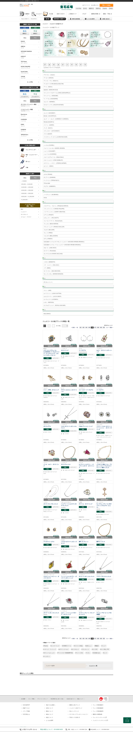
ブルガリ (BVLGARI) (49, 229)
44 (86, 327)
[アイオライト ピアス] (51, 530)
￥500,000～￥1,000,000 (27, 196)
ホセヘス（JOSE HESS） (50, 247)
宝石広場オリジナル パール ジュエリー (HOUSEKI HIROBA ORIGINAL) (62, 244)
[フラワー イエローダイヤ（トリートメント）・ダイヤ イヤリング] (104, 414)
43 (83, 327)
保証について (49, 717)
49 (101, 327)
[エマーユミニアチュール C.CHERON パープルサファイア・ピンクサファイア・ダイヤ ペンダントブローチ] (51, 338)
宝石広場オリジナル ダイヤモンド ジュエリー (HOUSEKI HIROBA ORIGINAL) (64, 241)
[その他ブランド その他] (78, 52)
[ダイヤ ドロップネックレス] (51, 492)
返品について (49, 714)
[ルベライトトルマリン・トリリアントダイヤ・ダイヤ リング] (87, 452)
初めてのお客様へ (50, 705)
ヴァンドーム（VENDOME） (51, 95)
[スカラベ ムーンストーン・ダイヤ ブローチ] (51, 564)
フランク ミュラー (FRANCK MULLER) (54, 226)
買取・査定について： (74, 729)
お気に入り (96, 5)
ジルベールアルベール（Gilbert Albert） (54, 157)
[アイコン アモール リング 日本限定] (104, 601)
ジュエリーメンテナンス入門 (100, 720)
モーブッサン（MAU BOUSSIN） (52, 271)
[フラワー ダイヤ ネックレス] (104, 564)
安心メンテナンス (74, 711)
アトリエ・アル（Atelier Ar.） (51, 80)
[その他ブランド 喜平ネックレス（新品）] (78, 43)
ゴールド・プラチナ (26, 217)
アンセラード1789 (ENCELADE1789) (54, 83)
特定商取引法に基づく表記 (57, 698)
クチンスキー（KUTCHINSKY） (52, 131)
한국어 (85, 8)
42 (80, 327)
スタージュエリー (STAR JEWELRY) (53, 160)
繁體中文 (91, 8)
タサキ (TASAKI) (48, 174)
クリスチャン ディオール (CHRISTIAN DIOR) (55, 137)
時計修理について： (96, 729)
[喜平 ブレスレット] (87, 530)
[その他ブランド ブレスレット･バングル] (101, 35)
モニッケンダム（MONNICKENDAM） (54, 274)
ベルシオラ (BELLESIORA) (51, 236)
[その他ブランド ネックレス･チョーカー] (55, 43)
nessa (45, 197)
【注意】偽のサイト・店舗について (74, 698)
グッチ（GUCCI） (48, 128)
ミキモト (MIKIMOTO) (49, 262)
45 (89, 327)
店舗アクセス (26, 708)
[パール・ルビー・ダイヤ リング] (51, 452)
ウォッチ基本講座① (98, 705)
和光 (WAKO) (47, 313)
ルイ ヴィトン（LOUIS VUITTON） (53, 293)
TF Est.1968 (47, 183)
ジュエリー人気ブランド (75, 708)
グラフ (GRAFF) (48, 134)
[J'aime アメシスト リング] (87, 414)
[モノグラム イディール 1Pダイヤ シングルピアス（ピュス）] (104, 492)
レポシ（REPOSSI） (49, 302)
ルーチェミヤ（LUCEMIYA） (51, 299)
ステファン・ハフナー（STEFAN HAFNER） (55, 163)
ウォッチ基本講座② (98, 708)
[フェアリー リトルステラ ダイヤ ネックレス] (69, 492)
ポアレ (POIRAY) (48, 238)
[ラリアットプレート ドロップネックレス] (87, 601)
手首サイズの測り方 (74, 717)
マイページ (87, 5)
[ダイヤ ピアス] (51, 414)
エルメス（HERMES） (50, 101)
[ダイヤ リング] (69, 338)
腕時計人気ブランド (74, 705)
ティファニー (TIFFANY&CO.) (51, 180)
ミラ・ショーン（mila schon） (52, 265)
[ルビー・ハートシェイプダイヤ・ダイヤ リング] (69, 601)
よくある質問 (49, 720)
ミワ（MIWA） (47, 268)
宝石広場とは (26, 714)
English (105, 8)
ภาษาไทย (78, 8)
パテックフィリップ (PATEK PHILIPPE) (54, 208)
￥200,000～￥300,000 (27, 190)
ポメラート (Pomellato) (50, 250)
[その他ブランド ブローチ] (55, 52)
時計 (22, 209)
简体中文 (98, 8)
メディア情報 (26, 711)
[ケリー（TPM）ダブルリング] (51, 378)
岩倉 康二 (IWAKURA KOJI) (51, 90)
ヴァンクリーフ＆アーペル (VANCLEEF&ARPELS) (57, 93)
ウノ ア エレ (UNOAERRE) (51, 98)
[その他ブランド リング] (55, 35)
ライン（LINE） (48, 290)
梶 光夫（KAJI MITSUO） (50, 116)
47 (95, 327)
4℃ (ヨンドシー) (48, 282)
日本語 (111, 8)
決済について (49, 708)
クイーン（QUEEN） (49, 125)
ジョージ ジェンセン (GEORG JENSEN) (54, 148)
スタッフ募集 (31, 698)
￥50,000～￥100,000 (26, 184)
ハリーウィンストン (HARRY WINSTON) (54, 212)
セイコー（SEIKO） (49, 166)
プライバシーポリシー (42, 698)
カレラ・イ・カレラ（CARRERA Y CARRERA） (56, 119)
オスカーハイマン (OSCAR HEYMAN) (54, 104)
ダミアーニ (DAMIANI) (49, 177)
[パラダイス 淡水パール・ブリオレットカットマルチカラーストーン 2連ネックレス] (104, 452)
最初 (73, 327)
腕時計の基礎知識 (97, 714)
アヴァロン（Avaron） (50, 75)
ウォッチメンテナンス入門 (100, 717)
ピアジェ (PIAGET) (49, 215)
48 (98, 327)
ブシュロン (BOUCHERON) (51, 223)
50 (104, 327)
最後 (111, 327)
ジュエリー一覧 (93, 665)
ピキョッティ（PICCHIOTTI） (51, 218)
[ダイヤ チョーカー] (69, 452)
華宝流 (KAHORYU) (49, 122)
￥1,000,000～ (25, 199)
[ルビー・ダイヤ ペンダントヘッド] (104, 338)
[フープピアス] (87, 338)
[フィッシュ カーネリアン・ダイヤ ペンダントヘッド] (69, 564)
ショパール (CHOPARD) (50, 154)
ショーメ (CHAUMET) (49, 151)
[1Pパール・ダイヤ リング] (87, 492)
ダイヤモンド (24, 214)
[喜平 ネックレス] (104, 530)
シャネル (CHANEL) (49, 145)
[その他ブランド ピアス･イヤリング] (78, 35)
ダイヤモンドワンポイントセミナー (78, 714)
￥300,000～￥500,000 (27, 193)
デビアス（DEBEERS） (50, 186)
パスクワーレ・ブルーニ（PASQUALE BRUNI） (56, 206)
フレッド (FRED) (48, 233)
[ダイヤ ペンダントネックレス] (87, 564)
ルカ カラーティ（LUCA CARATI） (53, 296)
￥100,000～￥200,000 (27, 187)
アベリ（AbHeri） (48, 86)
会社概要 (23, 698)
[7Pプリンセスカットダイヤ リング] (69, 378)
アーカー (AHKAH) (48, 78)
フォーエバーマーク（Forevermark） (53, 221)
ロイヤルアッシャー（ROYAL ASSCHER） (55, 305)
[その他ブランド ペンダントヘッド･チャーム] (101, 43)
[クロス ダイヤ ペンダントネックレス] (69, 414)
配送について (49, 711)
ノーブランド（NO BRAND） (51, 194)
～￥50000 (24, 181)
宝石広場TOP (26, 705)
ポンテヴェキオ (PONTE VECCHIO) (53, 253)
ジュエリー (24, 212)
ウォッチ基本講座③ (98, 711)
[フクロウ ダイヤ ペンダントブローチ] (69, 530)
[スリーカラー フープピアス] (87, 378)
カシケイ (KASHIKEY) (49, 113)
